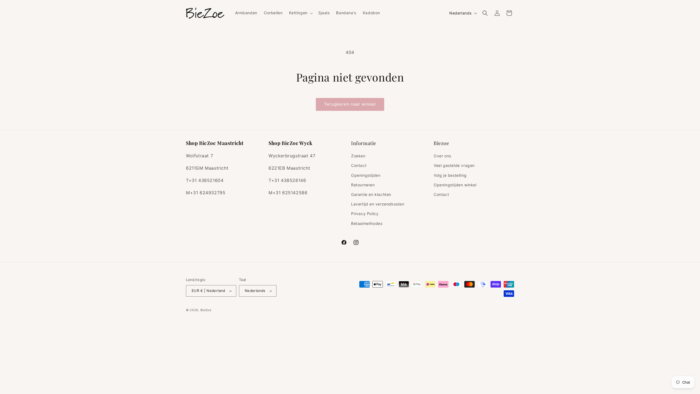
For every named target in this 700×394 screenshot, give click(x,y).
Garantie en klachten (371, 194)
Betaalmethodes (366, 223)
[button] (300, 13)
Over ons (442, 155)
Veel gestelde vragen (454, 165)
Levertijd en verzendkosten (377, 204)
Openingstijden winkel (455, 184)
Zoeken (358, 155)
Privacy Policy (364, 213)
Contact (358, 165)
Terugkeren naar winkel (350, 104)
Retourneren (363, 184)
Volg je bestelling (450, 175)
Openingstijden (365, 175)
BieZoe (205, 310)
